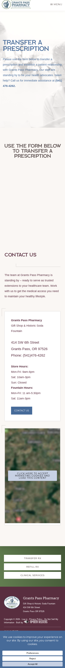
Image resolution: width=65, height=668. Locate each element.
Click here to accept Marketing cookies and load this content (32, 475)
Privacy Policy (35, 619)
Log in (24, 619)
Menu (58, 4)
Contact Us (21, 410)
